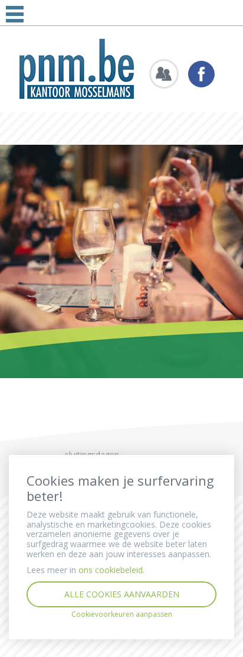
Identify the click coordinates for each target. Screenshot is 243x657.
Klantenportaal (164, 74)
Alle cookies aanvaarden (121, 594)
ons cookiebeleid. (111, 569)
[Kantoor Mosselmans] (77, 68)
